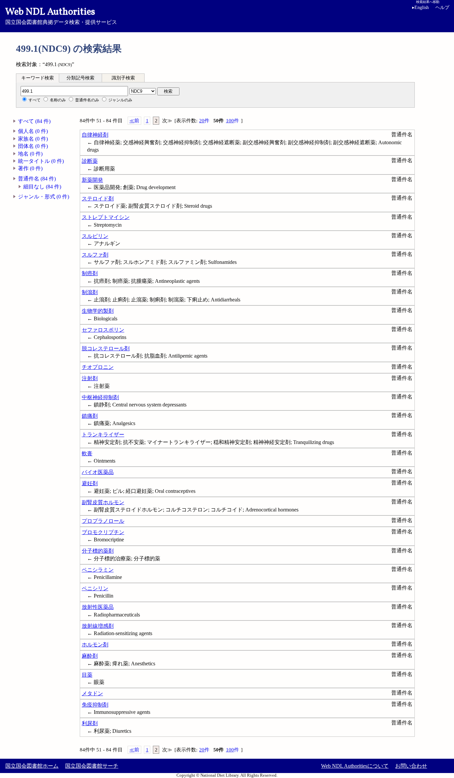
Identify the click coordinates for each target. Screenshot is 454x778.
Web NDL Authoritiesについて (355, 766)
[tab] (37, 77)
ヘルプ (442, 7)
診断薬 (90, 161)
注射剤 (90, 378)
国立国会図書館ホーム (31, 766)
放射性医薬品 (98, 607)
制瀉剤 (90, 292)
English (420, 7)
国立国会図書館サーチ (91, 766)
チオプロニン (98, 367)
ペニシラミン (98, 570)
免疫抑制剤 (95, 705)
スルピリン (95, 236)
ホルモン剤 (95, 644)
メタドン (92, 693)
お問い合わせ (411, 766)
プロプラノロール (103, 521)
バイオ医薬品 (98, 472)
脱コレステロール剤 (106, 348)
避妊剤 (90, 483)
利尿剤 (90, 723)
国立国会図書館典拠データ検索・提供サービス (61, 15)
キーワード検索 (37, 77)
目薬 (87, 675)
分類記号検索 (80, 77)
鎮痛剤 (90, 416)
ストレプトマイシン (106, 217)
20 (204, 120)
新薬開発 (92, 180)
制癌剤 (90, 273)
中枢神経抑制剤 (100, 397)
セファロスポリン (103, 330)
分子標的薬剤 (98, 551)
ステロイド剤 (98, 198)
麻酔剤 (90, 656)
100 (232, 120)
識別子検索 (123, 77)
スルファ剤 (95, 255)
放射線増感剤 (98, 626)
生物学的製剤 (98, 311)
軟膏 (87, 453)
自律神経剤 (95, 135)
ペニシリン (95, 588)
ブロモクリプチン (103, 532)
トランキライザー (103, 434)
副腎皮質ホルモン (103, 502)
